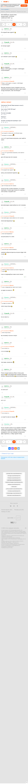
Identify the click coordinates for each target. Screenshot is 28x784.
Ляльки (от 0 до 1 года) (21, 11)
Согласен (24, 5)
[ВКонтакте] (9, 448)
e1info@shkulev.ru (8, 545)
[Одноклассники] (15, 448)
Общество (8, 11)
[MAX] (12, 448)
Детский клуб (13, 11)
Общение (3, 11)
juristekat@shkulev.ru (16, 545)
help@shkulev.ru (10, 546)
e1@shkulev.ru (16, 543)
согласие (4, 6)
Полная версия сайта (6, 509)
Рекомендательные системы (6, 547)
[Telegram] (18, 448)
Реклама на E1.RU (19, 509)
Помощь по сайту (5, 511)
